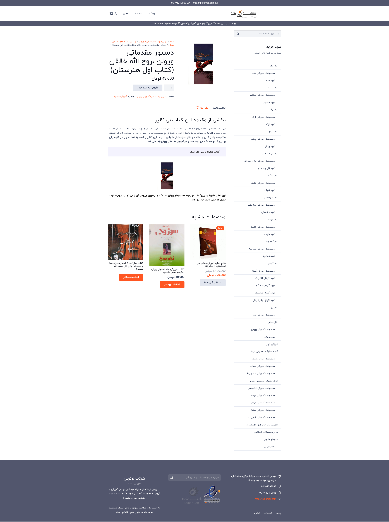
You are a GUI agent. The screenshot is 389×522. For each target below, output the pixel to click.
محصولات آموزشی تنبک (263, 183)
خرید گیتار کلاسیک (265, 293)
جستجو (237, 33)
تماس (257, 513)
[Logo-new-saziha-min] (243, 14)
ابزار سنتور (272, 87)
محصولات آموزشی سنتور (262, 95)
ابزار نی (274, 307)
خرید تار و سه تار (266, 168)
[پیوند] (116, 13)
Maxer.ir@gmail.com (265, 499)
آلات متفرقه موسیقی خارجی (263, 381)
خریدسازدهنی (268, 212)
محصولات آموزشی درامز (263, 402)
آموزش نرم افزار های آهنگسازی (262, 425)
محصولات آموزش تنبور (263, 359)
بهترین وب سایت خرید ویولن (153, 41)
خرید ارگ (270, 124)
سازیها (135, 508)
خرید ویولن (269, 337)
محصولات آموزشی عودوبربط (261, 373)
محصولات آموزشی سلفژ (263, 410)
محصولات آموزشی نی (264, 315)
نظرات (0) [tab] (202, 108)
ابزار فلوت (273, 219)
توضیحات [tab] (219, 108)
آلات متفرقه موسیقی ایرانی (264, 351)
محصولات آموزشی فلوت (263, 227)
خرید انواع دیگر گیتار (264, 300)
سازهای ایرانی (271, 446)
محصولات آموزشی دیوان (262, 366)
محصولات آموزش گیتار (263, 271)
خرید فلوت (269, 234)
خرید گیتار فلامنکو (265, 285)
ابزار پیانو (273, 131)
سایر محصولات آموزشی (266, 432)
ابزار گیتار (273, 263)
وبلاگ (278, 513)
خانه (172, 41)
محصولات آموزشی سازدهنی (261, 205)
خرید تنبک (270, 190)
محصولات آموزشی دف (263, 73)
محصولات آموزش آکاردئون (261, 388)
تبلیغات (268, 513)
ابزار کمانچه (272, 241)
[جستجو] (171, 477)
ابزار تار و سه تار (270, 153)
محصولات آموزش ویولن (263, 329)
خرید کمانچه (269, 256)
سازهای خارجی (270, 439)
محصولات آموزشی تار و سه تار (259, 161)
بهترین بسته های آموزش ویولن (152, 96)
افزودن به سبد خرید (147, 87)
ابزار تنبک (273, 175)
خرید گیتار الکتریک (265, 278)
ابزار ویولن (273, 322)
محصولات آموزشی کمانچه (262, 249)
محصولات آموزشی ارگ (263, 117)
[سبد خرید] (111, 13)
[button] (186, 45)
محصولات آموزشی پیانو (263, 139)
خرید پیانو (270, 146)
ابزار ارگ (274, 109)
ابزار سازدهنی (271, 197)
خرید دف (270, 80)
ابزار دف (274, 66)
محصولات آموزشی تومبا (263, 395)
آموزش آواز (272, 344)
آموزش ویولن (120, 96)
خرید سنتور (269, 102)
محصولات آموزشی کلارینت (261, 417)
